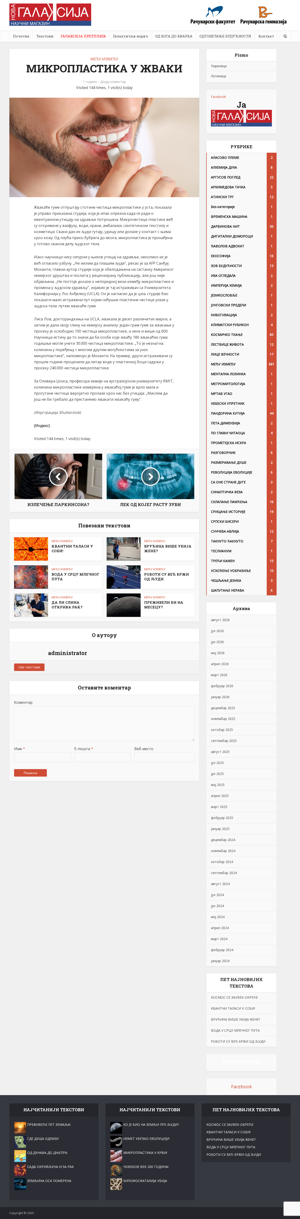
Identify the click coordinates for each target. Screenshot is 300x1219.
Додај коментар (113, 82)
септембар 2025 (224, 740)
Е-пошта (83, 748)
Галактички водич (130, 36)
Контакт (266, 36)
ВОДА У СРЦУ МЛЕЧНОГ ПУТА (235, 1030)
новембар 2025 (223, 718)
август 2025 (220, 751)
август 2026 (220, 620)
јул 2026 (217, 631)
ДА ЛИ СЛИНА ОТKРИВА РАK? (67, 604)
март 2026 (219, 675)
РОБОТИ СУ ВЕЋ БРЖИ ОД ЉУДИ (238, 1041)
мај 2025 (218, 784)
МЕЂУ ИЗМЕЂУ (104, 59)
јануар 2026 (220, 697)
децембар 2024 (223, 839)
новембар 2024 (223, 850)
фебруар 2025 (222, 817)
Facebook (218, 96)
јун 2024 (217, 906)
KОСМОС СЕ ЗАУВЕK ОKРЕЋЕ (234, 997)
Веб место (143, 748)
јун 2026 (217, 642)
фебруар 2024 (222, 950)
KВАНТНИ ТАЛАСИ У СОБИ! (233, 1008)
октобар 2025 (222, 729)
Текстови (44, 36)
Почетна (21, 36)
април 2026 (220, 664)
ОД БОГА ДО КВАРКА (173, 36)
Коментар (23, 702)
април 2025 (220, 795)
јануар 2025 (220, 828)
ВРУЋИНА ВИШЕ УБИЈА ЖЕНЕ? (235, 1019)
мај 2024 (218, 917)
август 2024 (220, 884)
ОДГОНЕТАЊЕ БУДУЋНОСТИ (225, 36)
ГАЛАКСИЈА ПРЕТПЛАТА (83, 36)
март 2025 (219, 806)
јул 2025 (217, 762)
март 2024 (219, 939)
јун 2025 (217, 773)
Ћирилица (219, 66)
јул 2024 (217, 895)
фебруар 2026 (222, 686)
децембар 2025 (223, 708)
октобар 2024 (222, 862)
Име (19, 748)
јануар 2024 (220, 961)
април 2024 (220, 928)
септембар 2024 (224, 873)
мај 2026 (218, 653)
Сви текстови (29, 667)
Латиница (218, 76)
